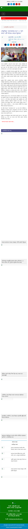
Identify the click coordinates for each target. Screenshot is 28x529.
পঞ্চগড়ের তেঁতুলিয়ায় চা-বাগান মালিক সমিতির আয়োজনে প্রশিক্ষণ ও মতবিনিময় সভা (14, 436)
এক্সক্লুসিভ (6, 27)
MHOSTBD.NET (18, 527)
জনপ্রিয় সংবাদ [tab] (14, 444)
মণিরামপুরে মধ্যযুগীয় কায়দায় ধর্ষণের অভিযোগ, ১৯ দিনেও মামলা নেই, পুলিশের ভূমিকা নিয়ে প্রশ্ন (12, 261)
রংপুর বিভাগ (11, 27)
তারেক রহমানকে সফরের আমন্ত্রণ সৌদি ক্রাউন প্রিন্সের (14, 242)
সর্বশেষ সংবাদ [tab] (14, 442)
